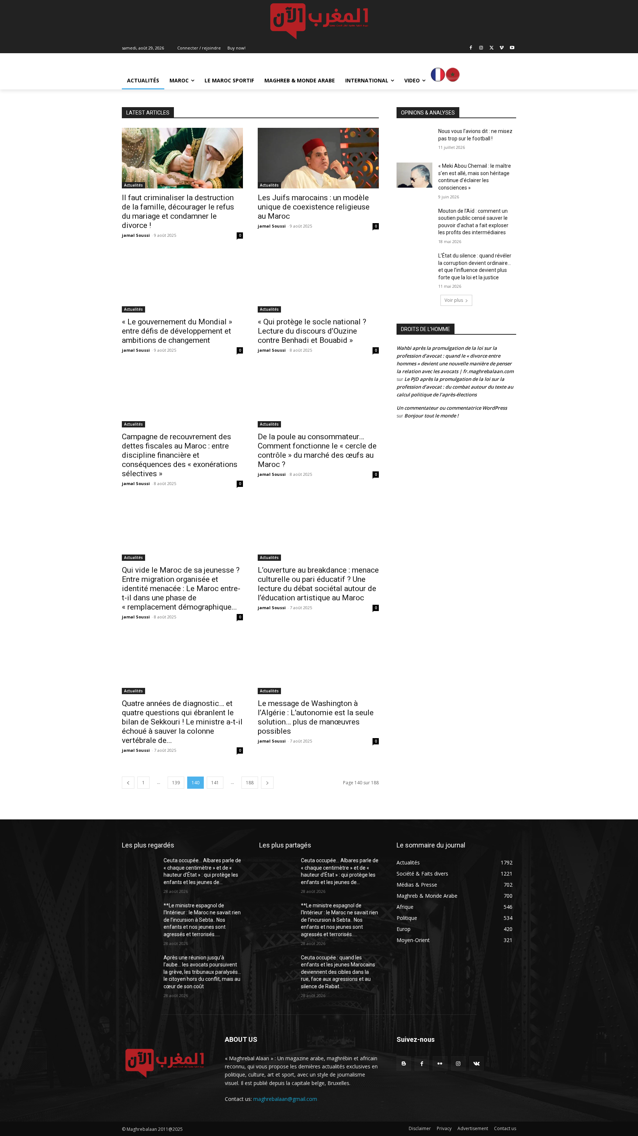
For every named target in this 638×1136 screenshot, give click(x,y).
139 (176, 782)
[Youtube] (512, 48)
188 (250, 782)
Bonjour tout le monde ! (431, 415)
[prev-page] (128, 783)
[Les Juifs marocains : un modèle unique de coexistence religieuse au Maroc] (318, 158)
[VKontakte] (476, 1063)
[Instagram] (481, 48)
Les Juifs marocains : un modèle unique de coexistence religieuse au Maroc (314, 207)
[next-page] (267, 783)
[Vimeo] (501, 48)
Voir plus (454, 300)
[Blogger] (404, 1063)
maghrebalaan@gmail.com (285, 1098)
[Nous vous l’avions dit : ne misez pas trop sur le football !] (414, 140)
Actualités (133, 185)
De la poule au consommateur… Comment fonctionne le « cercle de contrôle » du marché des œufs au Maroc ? (317, 450)
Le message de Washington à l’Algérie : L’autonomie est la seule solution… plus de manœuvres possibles (316, 717)
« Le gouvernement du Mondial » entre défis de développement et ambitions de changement (177, 331)
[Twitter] (491, 48)
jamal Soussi (136, 235)
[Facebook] (471, 48)
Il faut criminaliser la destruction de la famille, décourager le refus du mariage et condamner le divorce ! (178, 211)
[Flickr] (440, 1063)
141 (215, 782)
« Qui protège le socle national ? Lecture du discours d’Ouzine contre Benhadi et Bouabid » (312, 331)
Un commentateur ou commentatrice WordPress (452, 408)
